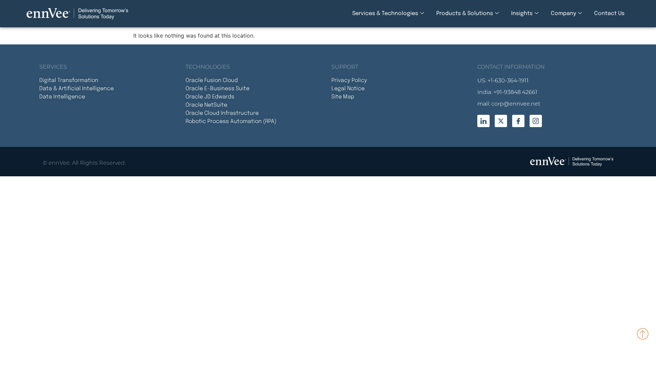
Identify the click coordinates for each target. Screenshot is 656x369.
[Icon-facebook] (518, 121)
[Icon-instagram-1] (536, 121)
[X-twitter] (501, 121)
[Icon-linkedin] (483, 121)
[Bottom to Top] (643, 333)
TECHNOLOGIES (208, 67)
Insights (522, 13)
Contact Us (609, 13)
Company (563, 13)
